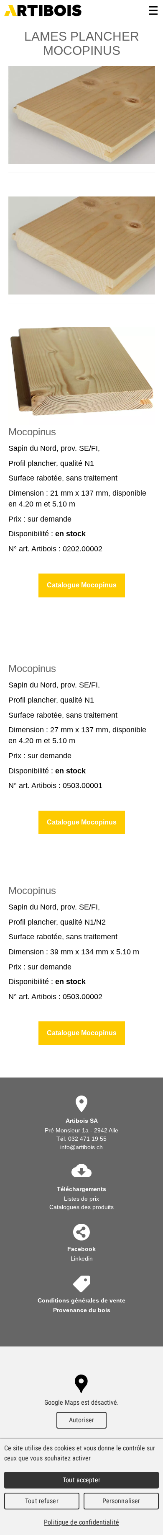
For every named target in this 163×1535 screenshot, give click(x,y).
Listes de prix (81, 1198)
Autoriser (81, 1420)
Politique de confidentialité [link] (81, 1522)
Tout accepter (81, 1480)
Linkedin (82, 1258)
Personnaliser (121, 1501)
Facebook (81, 1249)
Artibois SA (43, 10)
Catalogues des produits (81, 1207)
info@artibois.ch (81, 1147)
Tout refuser (42, 1501)
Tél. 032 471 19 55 (81, 1138)
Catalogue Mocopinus (82, 585)
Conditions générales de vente (81, 1300)
